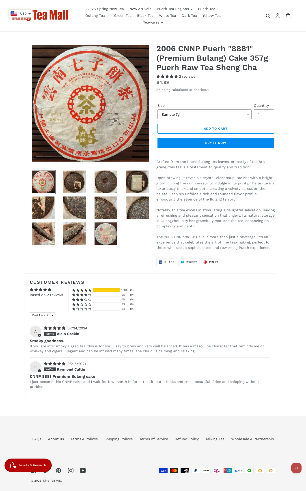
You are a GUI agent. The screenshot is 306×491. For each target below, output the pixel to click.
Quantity (261, 105)
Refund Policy (187, 439)
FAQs (36, 439)
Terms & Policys (84, 439)
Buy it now (215, 143)
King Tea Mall (52, 480)
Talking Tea (214, 439)
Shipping (163, 90)
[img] (55, 328)
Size (161, 105)
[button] (167, 76)
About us (56, 439)
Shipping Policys (118, 439)
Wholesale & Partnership (252, 439)
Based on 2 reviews (46, 295)
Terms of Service (153, 439)
